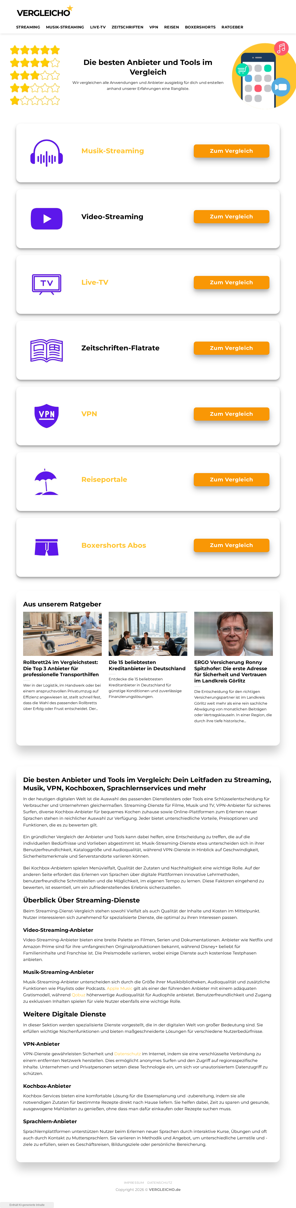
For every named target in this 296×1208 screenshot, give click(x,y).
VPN (153, 27)
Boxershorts (200, 27)
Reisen (171, 27)
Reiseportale (104, 479)
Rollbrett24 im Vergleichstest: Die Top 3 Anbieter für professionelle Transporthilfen (61, 668)
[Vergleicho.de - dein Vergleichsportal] (45, 10)
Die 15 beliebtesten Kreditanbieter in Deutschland (147, 665)
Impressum (134, 1182)
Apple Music (120, 988)
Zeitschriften (127, 27)
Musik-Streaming (65, 27)
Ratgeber (232, 27)
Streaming (28, 27)
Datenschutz (127, 1053)
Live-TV (98, 27)
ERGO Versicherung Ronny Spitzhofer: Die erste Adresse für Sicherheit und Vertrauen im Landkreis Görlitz (230, 671)
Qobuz (78, 994)
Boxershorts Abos (113, 545)
